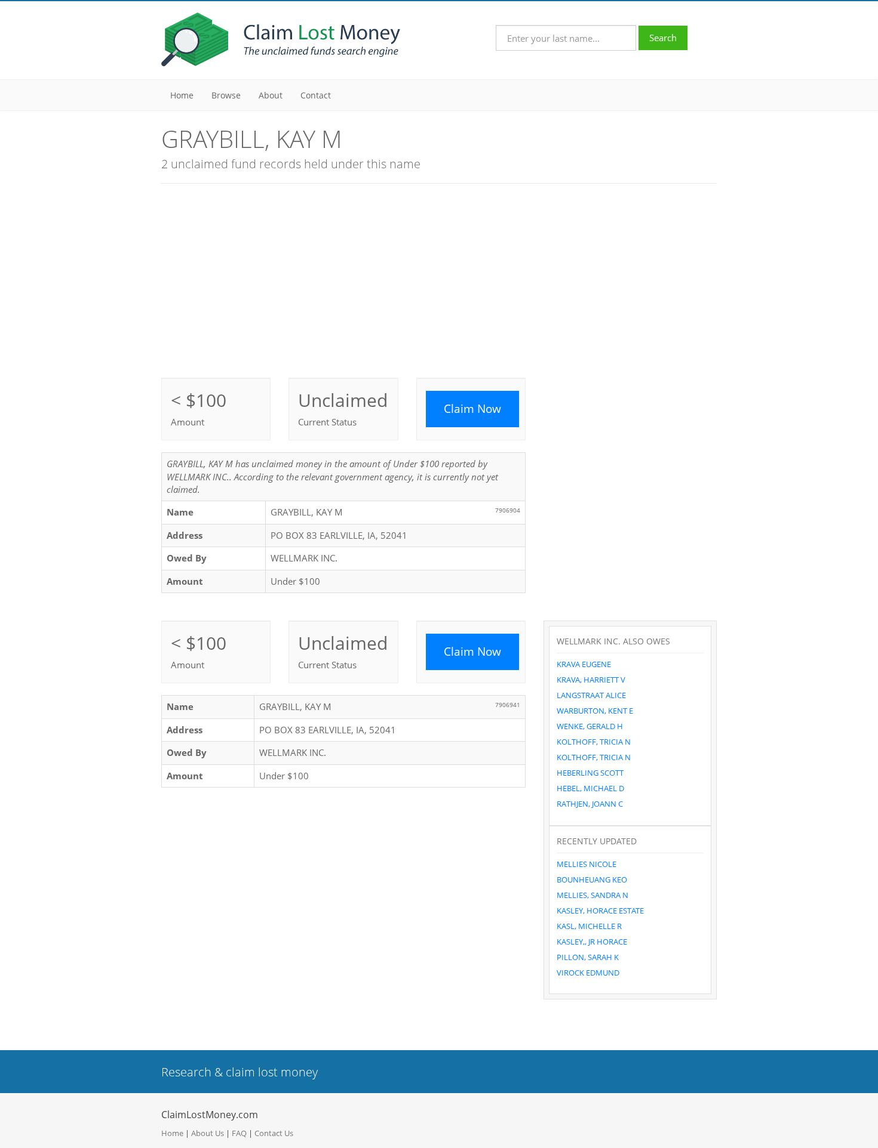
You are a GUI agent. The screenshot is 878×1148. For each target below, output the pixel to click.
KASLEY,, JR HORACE (592, 941)
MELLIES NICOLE (586, 864)
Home (182, 95)
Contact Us (273, 1133)
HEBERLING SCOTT (590, 772)
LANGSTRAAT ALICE (591, 695)
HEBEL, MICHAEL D (590, 788)
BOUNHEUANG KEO (592, 879)
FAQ (239, 1133)
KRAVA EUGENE (584, 664)
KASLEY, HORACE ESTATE (600, 910)
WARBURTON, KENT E (595, 710)
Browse (226, 95)
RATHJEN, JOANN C (590, 803)
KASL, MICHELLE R (589, 926)
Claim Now (472, 408)
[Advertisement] (439, 279)
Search (663, 38)
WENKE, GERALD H (590, 726)
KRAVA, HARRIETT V (591, 679)
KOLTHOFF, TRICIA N (594, 741)
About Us (207, 1133)
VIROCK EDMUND (588, 972)
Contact (315, 95)
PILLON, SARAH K (588, 957)
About (271, 95)
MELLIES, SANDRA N (592, 895)
